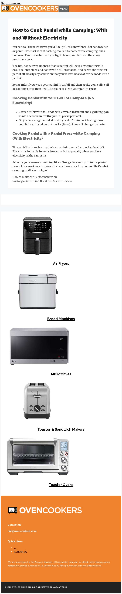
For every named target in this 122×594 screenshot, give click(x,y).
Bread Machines (61, 319)
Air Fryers (61, 263)
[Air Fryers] (37, 254)
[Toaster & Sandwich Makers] (37, 420)
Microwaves (61, 374)
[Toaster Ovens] (38, 475)
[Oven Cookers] (29, 10)
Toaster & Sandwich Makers (61, 429)
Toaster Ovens (61, 485)
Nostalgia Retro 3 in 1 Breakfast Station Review (42, 181)
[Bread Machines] (37, 309)
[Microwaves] (39, 364)
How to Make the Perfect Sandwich (34, 177)
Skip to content (11, 3)
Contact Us (20, 551)
